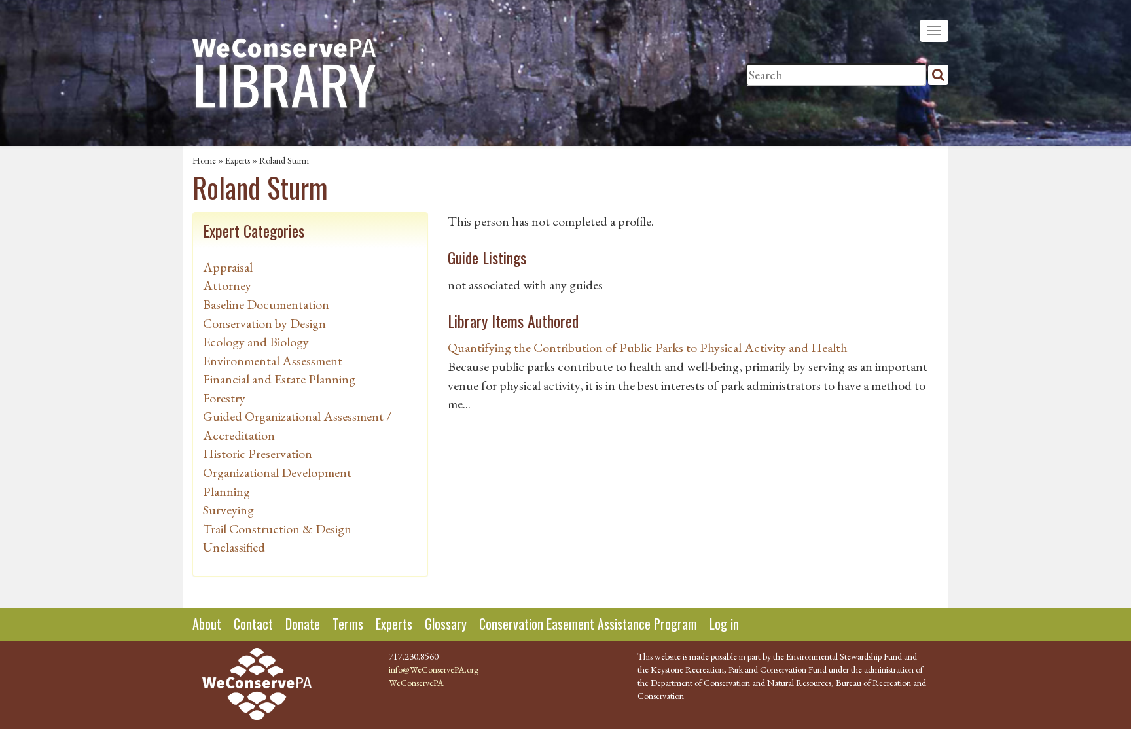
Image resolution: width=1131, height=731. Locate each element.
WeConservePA (416, 682)
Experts (237, 160)
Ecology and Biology (256, 341)
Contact (253, 623)
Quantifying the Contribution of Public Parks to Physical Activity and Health (648, 347)
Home (204, 160)
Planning (226, 491)
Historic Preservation (257, 453)
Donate (302, 623)
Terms (347, 623)
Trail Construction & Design (277, 528)
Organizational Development (277, 472)
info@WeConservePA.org (433, 669)
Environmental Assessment (272, 360)
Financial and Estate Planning (279, 378)
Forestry (224, 397)
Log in (724, 623)
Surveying (228, 509)
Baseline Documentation (266, 304)
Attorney (227, 285)
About (206, 623)
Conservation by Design (264, 323)
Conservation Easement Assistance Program (588, 623)
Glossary (446, 623)
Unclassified (234, 547)
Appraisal (228, 267)
